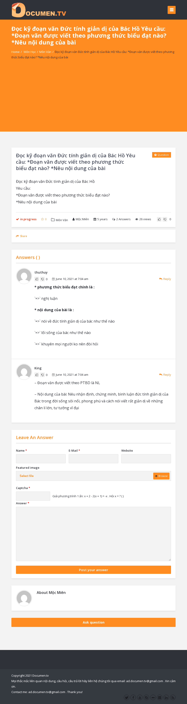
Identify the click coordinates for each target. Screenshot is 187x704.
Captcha (23, 488)
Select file (27, 476)
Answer (22, 503)
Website (127, 450)
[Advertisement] (93, 100)
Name (21, 450)
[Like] (159, 219)
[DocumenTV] (38, 9)
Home (15, 52)
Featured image (27, 468)
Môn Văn (45, 52)
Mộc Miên (82, 219)
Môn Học (30, 52)
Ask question (93, 622)
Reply (167, 279)
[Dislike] (165, 219)
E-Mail (74, 450)
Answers (123, 219)
